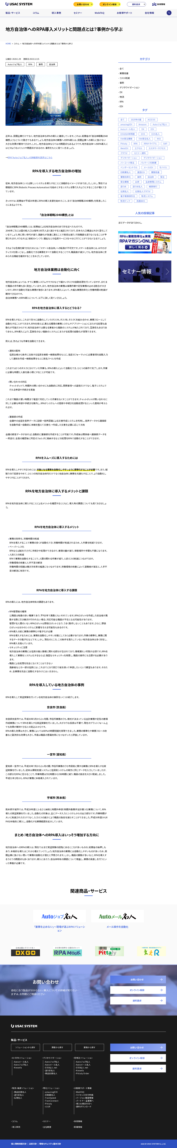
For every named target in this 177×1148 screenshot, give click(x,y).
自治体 (52, 64)
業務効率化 (125, 176)
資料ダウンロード (83, 1106)
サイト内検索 (169, 12)
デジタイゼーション (128, 157)
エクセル (138, 148)
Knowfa (18, 1067)
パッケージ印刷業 (148, 162)
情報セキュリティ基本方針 (50, 1143)
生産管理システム (153, 181)
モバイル (163, 167)
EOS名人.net (51, 1067)
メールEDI (148, 167)
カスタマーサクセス (157, 148)
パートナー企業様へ (85, 1100)
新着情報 (78, 1127)
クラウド (124, 153)
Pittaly (123, 143)
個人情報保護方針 (19, 1143)
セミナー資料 (140, 153)
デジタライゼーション (130, 87)
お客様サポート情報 (83, 1088)
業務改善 (124, 73)
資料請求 (136, 4)
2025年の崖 (136, 119)
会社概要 (47, 1127)
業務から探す (90, 1047)
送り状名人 (138, 186)
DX (121, 92)
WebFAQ (99, 12)
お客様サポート (124, 12)
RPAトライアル (150, 143)
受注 (162, 176)
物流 (122, 96)
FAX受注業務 (126, 138)
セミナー (78, 12)
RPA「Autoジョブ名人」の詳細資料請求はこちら (30, 157)
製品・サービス (13, 12)
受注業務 (124, 181)
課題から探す (57, 1047)
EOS (143, 133)
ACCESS (151, 119)
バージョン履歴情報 (84, 1097)
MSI (159, 138)
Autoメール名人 (127, 129)
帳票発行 (153, 186)
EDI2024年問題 (127, 133)
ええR (47, 1106)
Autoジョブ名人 (15, 64)
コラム (36, 12)
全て (122, 68)
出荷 (137, 181)
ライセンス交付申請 (84, 1094)
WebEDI (124, 148)
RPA (30, 64)
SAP (165, 143)
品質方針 (33, 1143)
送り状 (123, 186)
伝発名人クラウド (143, 191)
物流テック (125, 200)
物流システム (147, 196)
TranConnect (51, 1100)
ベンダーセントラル (128, 167)
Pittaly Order (82, 1073)
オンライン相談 (110, 4)
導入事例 (56, 12)
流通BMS (140, 200)
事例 (41, 64)
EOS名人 (155, 133)
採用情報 (161, 4)
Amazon (142, 124)
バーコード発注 (127, 162)
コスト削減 (125, 78)
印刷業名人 (125, 172)
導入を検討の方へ (84, 1103)
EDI (121, 106)
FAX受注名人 (145, 138)
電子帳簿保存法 (127, 196)
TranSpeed (50, 1097)
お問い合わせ (83, 4)
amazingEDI (126, 124)
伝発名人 (124, 191)
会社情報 (149, 12)
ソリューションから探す (25, 1047)
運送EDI (141, 172)
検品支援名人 (51, 1073)
